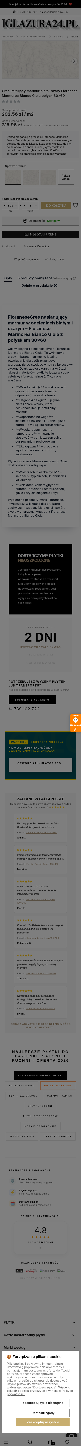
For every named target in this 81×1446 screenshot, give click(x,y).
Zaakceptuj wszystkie (43, 1422)
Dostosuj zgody (42, 1413)
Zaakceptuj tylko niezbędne (42, 1403)
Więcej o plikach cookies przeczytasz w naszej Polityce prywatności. (40, 1390)
